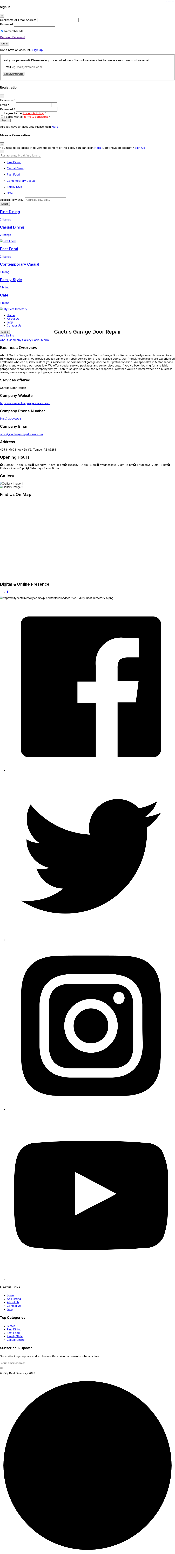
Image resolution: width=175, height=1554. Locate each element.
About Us (13, 318)
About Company (10, 340)
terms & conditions (36, 116)
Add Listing (7, 335)
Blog (10, 322)
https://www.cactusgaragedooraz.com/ (25, 403)
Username (7, 100)
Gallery (26, 340)
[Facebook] (8, 591)
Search (4, 204)
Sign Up (37, 50)
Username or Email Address (18, 20)
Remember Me (13, 31)
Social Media (40, 340)
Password (6, 24)
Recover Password (12, 37)
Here (55, 126)
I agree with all (27, 116)
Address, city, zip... (12, 199)
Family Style (15, 1336)
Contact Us (14, 325)
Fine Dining (14, 1329)
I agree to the (25, 113)
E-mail (7, 67)
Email (4, 105)
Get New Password (13, 74)
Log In (4, 43)
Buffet (11, 1326)
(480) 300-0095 (10, 418)
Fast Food (13, 1333)
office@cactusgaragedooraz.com (21, 434)
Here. (98, 147)
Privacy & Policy (33, 113)
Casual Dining (15, 1339)
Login (10, 1295)
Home (11, 315)
